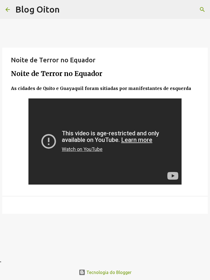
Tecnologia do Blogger (108, 272)
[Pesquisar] (202, 9)
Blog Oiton (37, 9)
